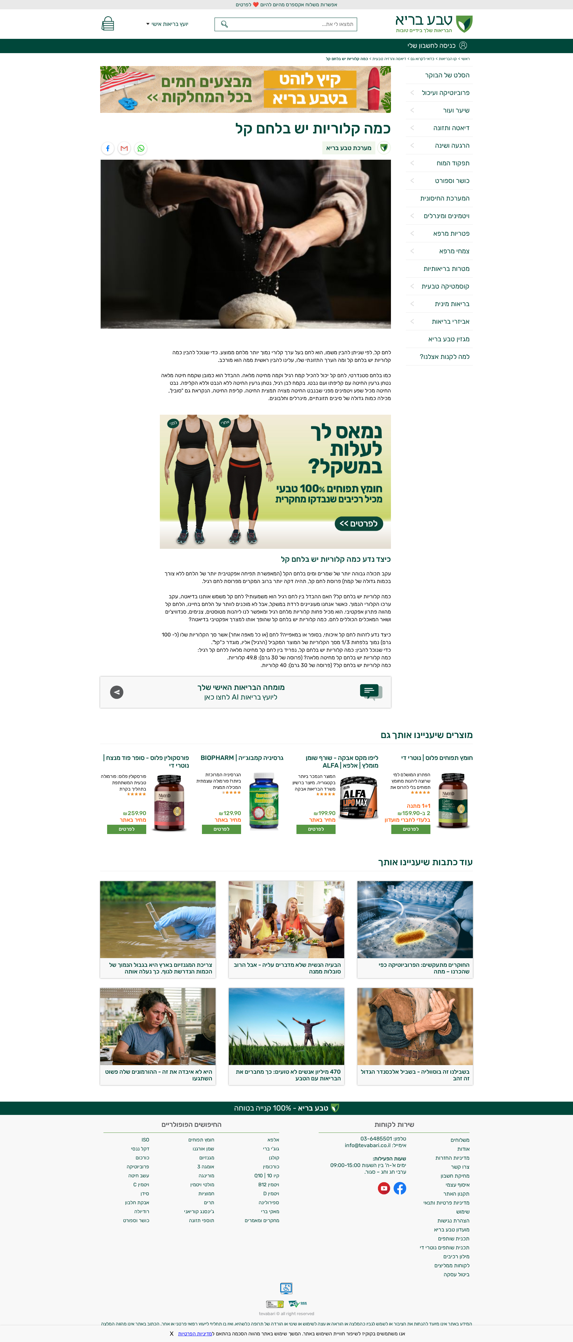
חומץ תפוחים (201, 1140)
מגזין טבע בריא (449, 339)
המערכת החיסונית (445, 198)
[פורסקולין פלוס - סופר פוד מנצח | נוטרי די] (168, 803)
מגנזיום (206, 1158)
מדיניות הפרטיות (195, 1334)
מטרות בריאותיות (446, 269)
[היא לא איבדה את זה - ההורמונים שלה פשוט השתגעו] (158, 1063)
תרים (209, 1203)
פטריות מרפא (451, 233)
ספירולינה (269, 1203)
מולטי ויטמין (202, 1185)
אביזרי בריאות (451, 321)
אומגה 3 (205, 1167)
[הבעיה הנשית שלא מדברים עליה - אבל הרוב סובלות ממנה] (286, 956)
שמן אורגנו (203, 1149)
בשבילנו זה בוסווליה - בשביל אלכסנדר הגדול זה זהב (415, 1075)
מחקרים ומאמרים (262, 1220)
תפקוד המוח (453, 163)
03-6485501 (376, 1138)
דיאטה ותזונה (451, 128)
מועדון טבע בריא (452, 1229)
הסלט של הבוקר (447, 75)
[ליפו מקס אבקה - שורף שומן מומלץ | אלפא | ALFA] (357, 803)
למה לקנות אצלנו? (445, 357)
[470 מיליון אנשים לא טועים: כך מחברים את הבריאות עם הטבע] (286, 1063)
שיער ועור (456, 110)
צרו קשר (460, 1167)
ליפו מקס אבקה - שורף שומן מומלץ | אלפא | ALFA (342, 761)
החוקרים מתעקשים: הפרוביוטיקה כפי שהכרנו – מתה (424, 968)
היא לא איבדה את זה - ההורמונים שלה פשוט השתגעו (158, 1075)
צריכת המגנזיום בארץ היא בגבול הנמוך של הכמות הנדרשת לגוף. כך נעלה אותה (160, 968)
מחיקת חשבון (455, 1176)
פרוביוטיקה (138, 1167)
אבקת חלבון (137, 1203)
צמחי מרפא (454, 251)
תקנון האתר (456, 1194)
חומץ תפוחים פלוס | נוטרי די (437, 758)
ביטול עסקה (457, 1274)
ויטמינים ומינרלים (447, 216)
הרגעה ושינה (452, 145)
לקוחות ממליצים (452, 1265)
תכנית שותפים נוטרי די (445, 1247)
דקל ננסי (140, 1149)
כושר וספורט (452, 181)
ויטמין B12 (268, 1185)
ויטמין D (271, 1194)
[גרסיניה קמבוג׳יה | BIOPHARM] (263, 802)
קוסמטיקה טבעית (445, 286)
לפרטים (411, 829)
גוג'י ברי (271, 1149)
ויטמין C (141, 1185)
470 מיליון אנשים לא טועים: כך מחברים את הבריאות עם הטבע (288, 1075)
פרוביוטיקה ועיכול (446, 93)
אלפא (273, 1140)
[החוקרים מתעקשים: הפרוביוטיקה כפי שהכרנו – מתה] (415, 956)
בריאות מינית (452, 304)
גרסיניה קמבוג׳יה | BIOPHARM (242, 758)
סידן (145, 1194)
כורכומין (271, 1167)
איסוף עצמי (458, 1185)
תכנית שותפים (454, 1238)
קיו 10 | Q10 (266, 1176)
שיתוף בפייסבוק (108, 148)
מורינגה (206, 1176)
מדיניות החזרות (452, 1158)
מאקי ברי (270, 1212)
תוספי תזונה (201, 1220)
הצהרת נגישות (453, 1220)
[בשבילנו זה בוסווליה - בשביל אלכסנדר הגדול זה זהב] (415, 1063)
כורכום (142, 1158)
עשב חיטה (138, 1176)
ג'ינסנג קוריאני (199, 1212)
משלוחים (460, 1140)
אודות (463, 1149)
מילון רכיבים (456, 1256)
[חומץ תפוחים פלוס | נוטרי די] (452, 802)
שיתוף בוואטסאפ (141, 148)
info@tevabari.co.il (368, 1145)
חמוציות (206, 1194)
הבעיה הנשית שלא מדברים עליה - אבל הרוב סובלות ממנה (287, 968)
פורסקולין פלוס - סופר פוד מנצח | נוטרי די (146, 761)
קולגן (274, 1158)
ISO (145, 1140)
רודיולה (141, 1212)
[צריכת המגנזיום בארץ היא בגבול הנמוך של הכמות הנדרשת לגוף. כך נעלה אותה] (158, 956)
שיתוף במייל (124, 148)
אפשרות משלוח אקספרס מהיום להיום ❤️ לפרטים (286, 5)
